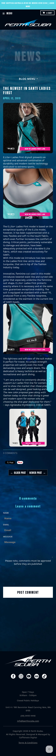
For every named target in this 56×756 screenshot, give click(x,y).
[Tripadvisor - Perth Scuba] (36, 676)
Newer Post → (37, 472)
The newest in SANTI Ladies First (27, 90)
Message (8, 536)
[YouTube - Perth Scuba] (28, 676)
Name (6, 513)
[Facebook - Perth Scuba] (13, 676)
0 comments (10, 453)
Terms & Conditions (28, 743)
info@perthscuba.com (28, 721)
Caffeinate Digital (28, 738)
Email (6, 525)
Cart (49, 12)
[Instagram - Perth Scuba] (21, 676)
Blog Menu (27, 78)
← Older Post (18, 472)
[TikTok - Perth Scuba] (44, 676)
